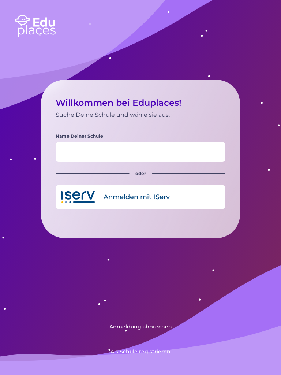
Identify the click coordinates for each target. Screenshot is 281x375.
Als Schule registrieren (140, 351)
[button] (140, 197)
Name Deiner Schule (79, 136)
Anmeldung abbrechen (140, 326)
